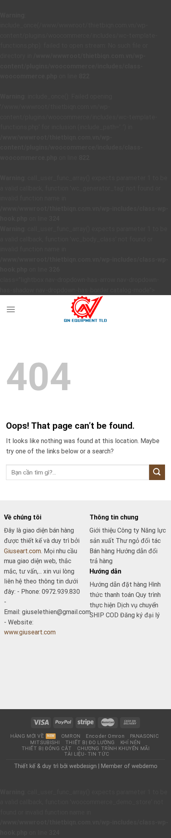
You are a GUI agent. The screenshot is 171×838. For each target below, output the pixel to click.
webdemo (144, 766)
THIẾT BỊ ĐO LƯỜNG (90, 742)
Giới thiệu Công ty (115, 530)
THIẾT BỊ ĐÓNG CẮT (46, 748)
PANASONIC (144, 736)
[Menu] (11, 309)
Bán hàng (102, 551)
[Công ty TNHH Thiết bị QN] (86, 309)
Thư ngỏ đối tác (138, 540)
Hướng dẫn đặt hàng (118, 584)
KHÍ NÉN (130, 742)
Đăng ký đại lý (140, 615)
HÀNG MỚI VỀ (27, 736)
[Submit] (157, 472)
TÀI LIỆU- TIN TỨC (86, 754)
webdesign (83, 766)
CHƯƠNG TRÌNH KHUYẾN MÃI (113, 748)
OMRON (71, 736)
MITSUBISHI (45, 742)
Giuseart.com (22, 551)
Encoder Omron (105, 736)
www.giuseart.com (30, 632)
